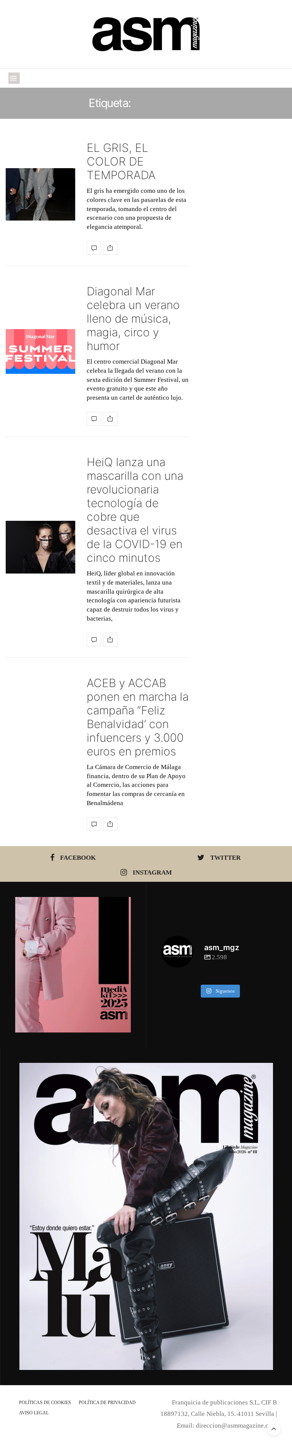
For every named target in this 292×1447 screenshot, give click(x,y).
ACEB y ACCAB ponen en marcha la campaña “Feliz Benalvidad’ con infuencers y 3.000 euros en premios (138, 717)
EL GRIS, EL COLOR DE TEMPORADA (121, 161)
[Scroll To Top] (274, 1429)
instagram (152, 872)
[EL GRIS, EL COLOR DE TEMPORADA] (40, 194)
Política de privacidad (107, 1402)
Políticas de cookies (45, 1402)
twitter (225, 857)
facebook (78, 857)
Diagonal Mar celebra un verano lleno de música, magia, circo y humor (133, 318)
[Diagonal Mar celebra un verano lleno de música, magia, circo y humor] (40, 351)
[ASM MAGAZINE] (146, 34)
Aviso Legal (34, 1412)
